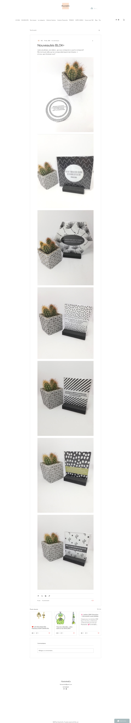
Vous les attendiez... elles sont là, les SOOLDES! (64, 627)
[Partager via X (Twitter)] (42, 596)
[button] (124, 20)
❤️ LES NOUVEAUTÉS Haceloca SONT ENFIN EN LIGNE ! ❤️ (40, 627)
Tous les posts (33, 30)
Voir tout (99, 609)
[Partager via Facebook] (38, 596)
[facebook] (116, 19)
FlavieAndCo (66, 681)
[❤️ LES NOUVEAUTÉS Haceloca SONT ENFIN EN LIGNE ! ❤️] (41, 618)
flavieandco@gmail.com (66, 684)
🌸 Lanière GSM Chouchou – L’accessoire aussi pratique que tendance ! (90, 615)
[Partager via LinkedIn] (45, 596)
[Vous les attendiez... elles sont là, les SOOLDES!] (65, 618)
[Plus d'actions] (93, 41)
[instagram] (118, 19)
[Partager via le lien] (49, 596)
